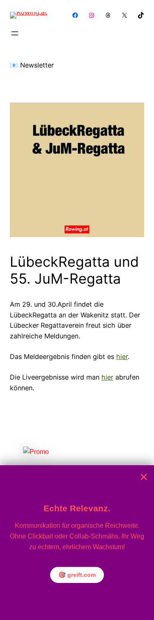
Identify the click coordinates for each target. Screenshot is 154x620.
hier (122, 356)
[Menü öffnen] (15, 33)
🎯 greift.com (77, 574)
